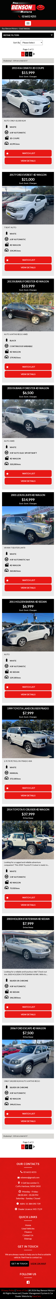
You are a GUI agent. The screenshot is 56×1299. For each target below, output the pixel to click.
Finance (28, 1232)
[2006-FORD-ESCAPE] (28, 1059)
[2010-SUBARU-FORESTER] (28, 418)
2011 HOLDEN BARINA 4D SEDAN (28, 601)
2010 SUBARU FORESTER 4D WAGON (28, 388)
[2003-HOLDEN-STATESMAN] (28, 949)
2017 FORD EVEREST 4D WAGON (28, 174)
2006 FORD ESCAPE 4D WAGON (28, 1028)
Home (28, 1225)
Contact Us (28, 1235)
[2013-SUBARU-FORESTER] (28, 312)
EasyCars (36, 1296)
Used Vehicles (24, 28)
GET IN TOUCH (19, 1263)
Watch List (28, 153)
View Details (28, 160)
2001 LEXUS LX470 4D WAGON (28, 495)
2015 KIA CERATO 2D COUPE (28, 68)
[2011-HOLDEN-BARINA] (28, 632)
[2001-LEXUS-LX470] (28, 525)
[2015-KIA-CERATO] (28, 98)
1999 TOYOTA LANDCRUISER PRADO (28, 708)
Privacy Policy (8, 1290)
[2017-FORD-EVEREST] (28, 205)
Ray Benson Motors (10, 28)
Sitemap (28, 1238)
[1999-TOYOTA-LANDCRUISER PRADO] (28, 739)
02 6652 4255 (29, 16)
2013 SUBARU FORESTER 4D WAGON (28, 281)
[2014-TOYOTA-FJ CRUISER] (28, 840)
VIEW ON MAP (38, 1263)
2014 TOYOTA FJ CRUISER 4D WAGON (28, 809)
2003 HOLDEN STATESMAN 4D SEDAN (28, 918)
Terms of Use (22, 1290)
